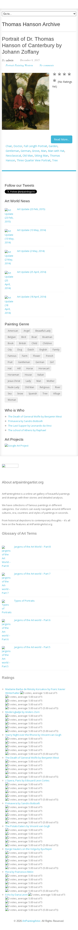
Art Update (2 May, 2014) (30, 251)
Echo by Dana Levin (16, 894)
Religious (44, 387)
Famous (12, 356)
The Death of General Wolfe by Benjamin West (35, 416)
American (13, 330)
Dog (19, 349)
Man (43, 151)
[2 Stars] (59, 74)
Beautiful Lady (43, 330)
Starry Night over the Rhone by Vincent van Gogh (33, 735)
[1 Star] (54, 74)
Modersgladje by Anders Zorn (22, 712)
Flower (36, 356)
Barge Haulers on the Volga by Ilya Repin (28, 849)
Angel (27, 330)
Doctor (17, 146)
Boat (34, 337)
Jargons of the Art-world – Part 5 (32, 647)
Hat (10, 368)
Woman (12, 399)
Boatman (47, 337)
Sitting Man (41, 155)
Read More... (61, 139)
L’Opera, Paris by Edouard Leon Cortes (27, 780)
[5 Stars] (54, 80)
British (22, 343)
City (10, 349)
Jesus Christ (14, 381)
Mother (51, 381)
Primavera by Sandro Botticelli (25, 421)
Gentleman (12, 151)
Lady (28, 381)
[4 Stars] (69, 74)
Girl (52, 362)
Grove (35, 151)
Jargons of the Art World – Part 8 (32, 546)
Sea (10, 393)
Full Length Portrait (35, 146)
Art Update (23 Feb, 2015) (31, 209)
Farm (24, 356)
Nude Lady (13, 387)
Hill (19, 368)
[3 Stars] (64, 74)
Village (56, 393)
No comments (47, 65)
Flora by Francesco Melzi (19, 871)
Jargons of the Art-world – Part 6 (32, 620)
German (25, 151)
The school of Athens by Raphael (27, 430)
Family (56, 349)
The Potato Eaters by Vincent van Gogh (27, 826)
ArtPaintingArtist (16, 3)
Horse (29, 368)
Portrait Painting (15, 65)
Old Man (28, 155)
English (43, 349)
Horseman (13, 374)
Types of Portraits (24, 600)
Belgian (12, 337)
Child (34, 343)
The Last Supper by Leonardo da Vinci (29, 425)
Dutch (31, 349)
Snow (20, 393)
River (57, 387)
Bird (23, 337)
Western (29, 65)
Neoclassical (13, 155)
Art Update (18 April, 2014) (31, 296)
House (28, 374)
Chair (9, 146)
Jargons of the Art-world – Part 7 (32, 573)
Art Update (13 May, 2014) (31, 230)
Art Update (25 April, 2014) (31, 272)
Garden (53, 146)
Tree (55, 160)
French (49, 356)
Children (47, 343)
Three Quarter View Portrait (34, 160)
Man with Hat (56, 151)
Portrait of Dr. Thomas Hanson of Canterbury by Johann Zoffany (32, 45)
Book (10, 343)
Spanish (33, 393)
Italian (40, 374)
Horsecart (44, 368)
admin (9, 60)
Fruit (10, 362)
